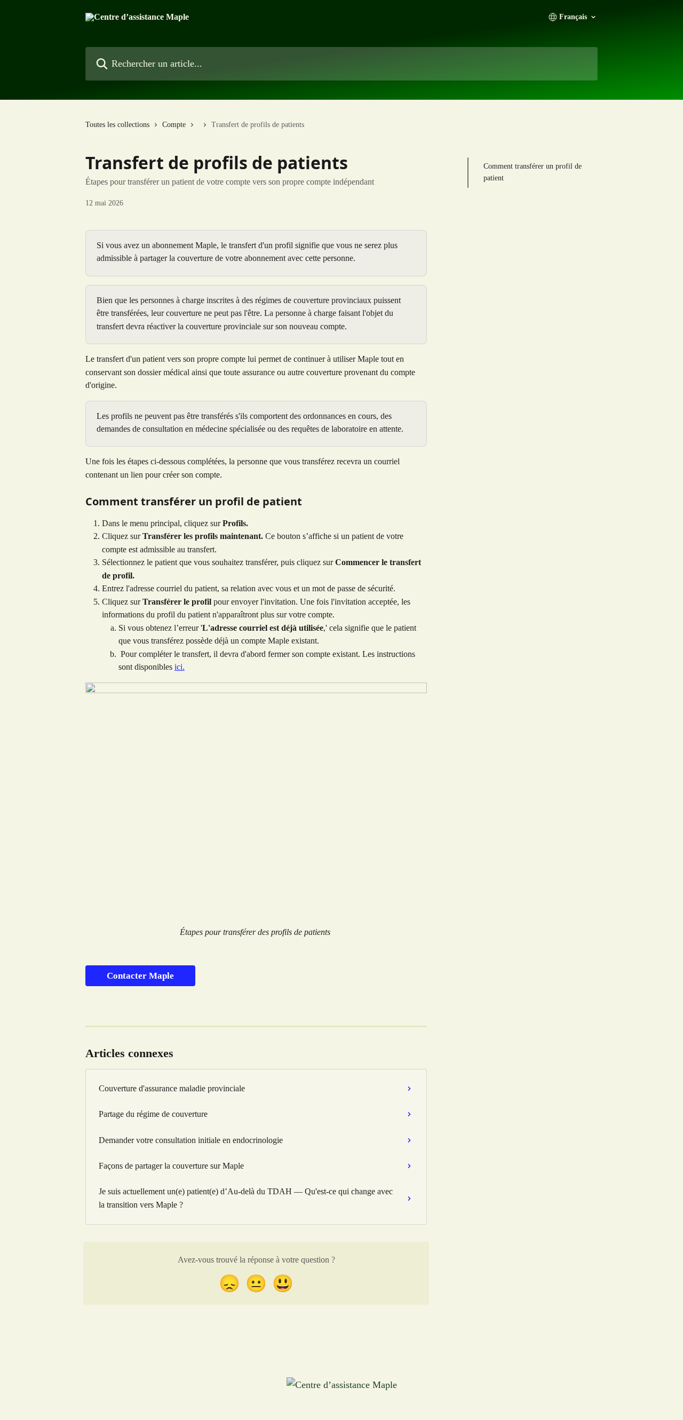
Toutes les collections (117, 125)
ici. (179, 666)
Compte (174, 125)
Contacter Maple (140, 976)
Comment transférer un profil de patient (532, 172)
